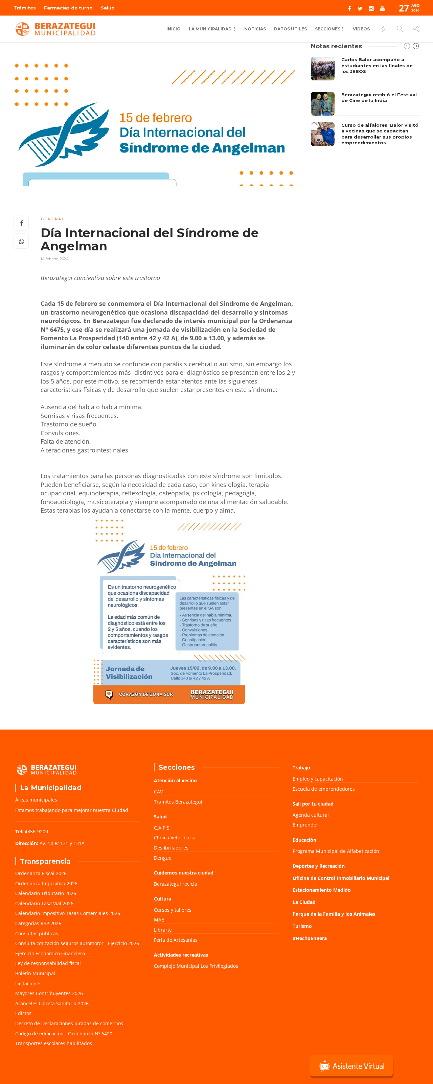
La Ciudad (304, 902)
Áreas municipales (36, 799)
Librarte (163, 930)
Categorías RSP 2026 (38, 923)
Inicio (173, 28)
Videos (361, 28)
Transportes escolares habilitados (53, 1043)
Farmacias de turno (68, 7)
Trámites (25, 7)
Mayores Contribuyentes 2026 (49, 993)
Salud (108, 7)
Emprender (305, 824)
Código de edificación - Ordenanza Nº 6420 (63, 1033)
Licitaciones (28, 983)
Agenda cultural (311, 815)
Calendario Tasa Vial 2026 (44, 903)
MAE (159, 919)
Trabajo (301, 767)
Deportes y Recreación (319, 866)
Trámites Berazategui (178, 801)
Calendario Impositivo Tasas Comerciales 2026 (67, 913)
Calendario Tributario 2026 (45, 893)
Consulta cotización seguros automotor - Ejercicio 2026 (77, 943)
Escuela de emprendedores (324, 789)
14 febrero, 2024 (55, 258)
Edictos (23, 1013)
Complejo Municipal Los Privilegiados (196, 966)
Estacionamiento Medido (322, 890)
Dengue (163, 858)
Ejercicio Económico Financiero (50, 953)
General (53, 219)
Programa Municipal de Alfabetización (336, 851)
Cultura (162, 898)
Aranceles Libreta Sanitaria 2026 (52, 1003)
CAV (158, 791)
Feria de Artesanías (176, 940)
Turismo (302, 926)
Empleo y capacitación (318, 778)
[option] (365, 103)
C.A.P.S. (162, 827)
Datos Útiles (290, 28)
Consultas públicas (36, 933)
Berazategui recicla (175, 884)
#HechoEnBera (310, 938)
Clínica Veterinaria (175, 837)
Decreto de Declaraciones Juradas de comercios (69, 1023)
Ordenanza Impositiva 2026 (46, 883)
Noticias (255, 28)
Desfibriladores (171, 847)
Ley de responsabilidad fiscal (48, 963)
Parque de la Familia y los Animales (334, 914)
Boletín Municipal (35, 973)
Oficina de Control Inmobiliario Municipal (341, 878)
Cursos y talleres (172, 910)
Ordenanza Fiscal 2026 (41, 873)
